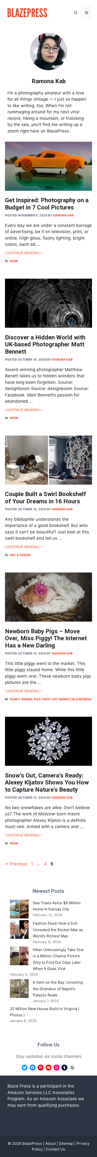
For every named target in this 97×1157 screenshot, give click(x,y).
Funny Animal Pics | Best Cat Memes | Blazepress (51, 699)
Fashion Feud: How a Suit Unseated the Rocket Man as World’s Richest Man (58, 929)
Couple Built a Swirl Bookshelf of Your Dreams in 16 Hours (45, 498)
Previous (16, 863)
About (50, 1143)
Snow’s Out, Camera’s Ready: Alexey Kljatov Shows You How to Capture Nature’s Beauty (47, 782)
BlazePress (32, 1143)
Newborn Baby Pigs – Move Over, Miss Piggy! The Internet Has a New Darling (46, 638)
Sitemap (66, 1143)
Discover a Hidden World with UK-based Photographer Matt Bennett (45, 344)
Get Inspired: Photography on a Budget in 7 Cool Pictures (47, 204)
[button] (75, 12)
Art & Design (20, 555)
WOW (14, 261)
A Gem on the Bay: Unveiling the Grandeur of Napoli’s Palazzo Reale (58, 988)
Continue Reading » (24, 253)
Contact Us (55, 1149)
